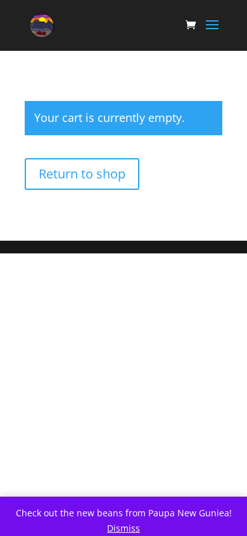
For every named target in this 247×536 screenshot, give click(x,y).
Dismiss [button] (123, 528)
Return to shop (82, 173)
